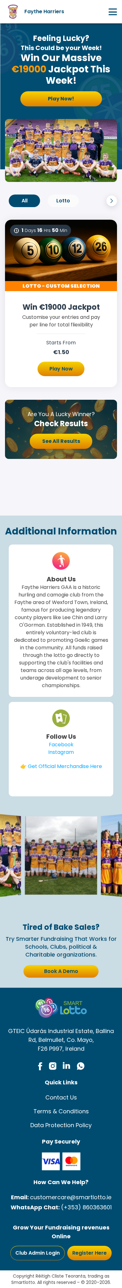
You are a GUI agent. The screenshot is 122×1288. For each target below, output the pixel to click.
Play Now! (61, 98)
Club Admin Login (37, 1253)
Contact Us (61, 1097)
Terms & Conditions (61, 1111)
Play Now (61, 368)
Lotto (63, 200)
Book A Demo (61, 971)
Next (111, 200)
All (25, 200)
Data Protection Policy (61, 1125)
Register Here (89, 1253)
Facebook (61, 744)
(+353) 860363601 (86, 1207)
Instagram (61, 752)
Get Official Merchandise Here (65, 766)
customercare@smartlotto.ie (70, 1197)
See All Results (61, 441)
